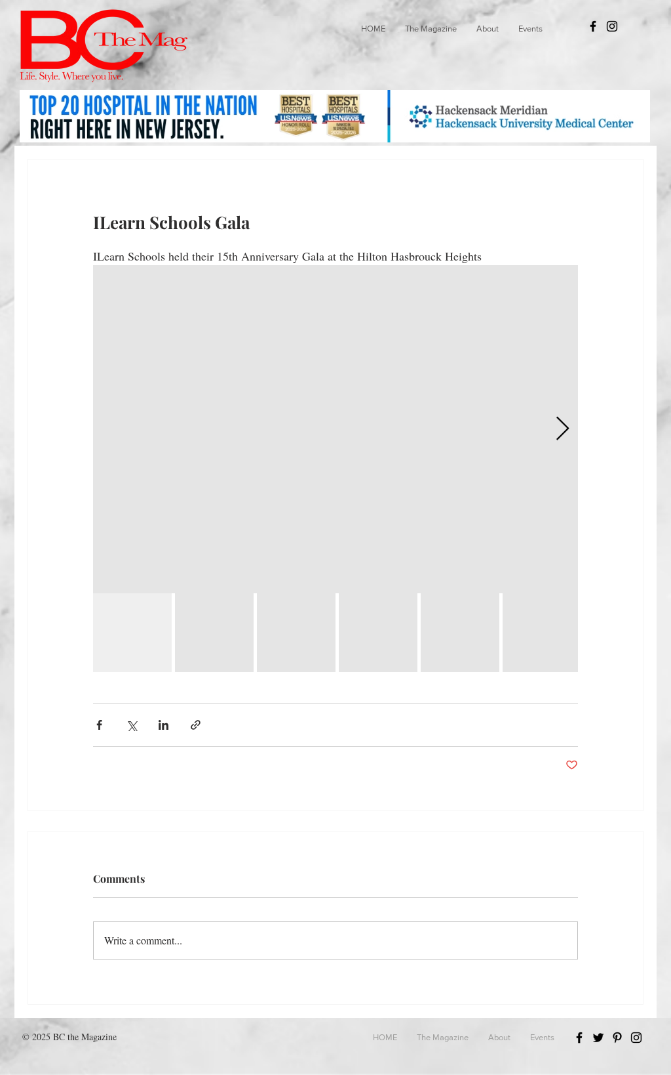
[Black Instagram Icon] (612, 26)
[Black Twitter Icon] (598, 1037)
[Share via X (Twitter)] (131, 725)
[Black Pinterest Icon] (617, 1037)
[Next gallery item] (562, 429)
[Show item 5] (460, 632)
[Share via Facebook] (99, 725)
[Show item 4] (378, 632)
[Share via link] (195, 725)
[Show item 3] (296, 632)
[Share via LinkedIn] (163, 725)
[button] (431, 28)
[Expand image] (335, 429)
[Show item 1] (132, 632)
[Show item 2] (214, 632)
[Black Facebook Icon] (593, 26)
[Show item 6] (542, 632)
